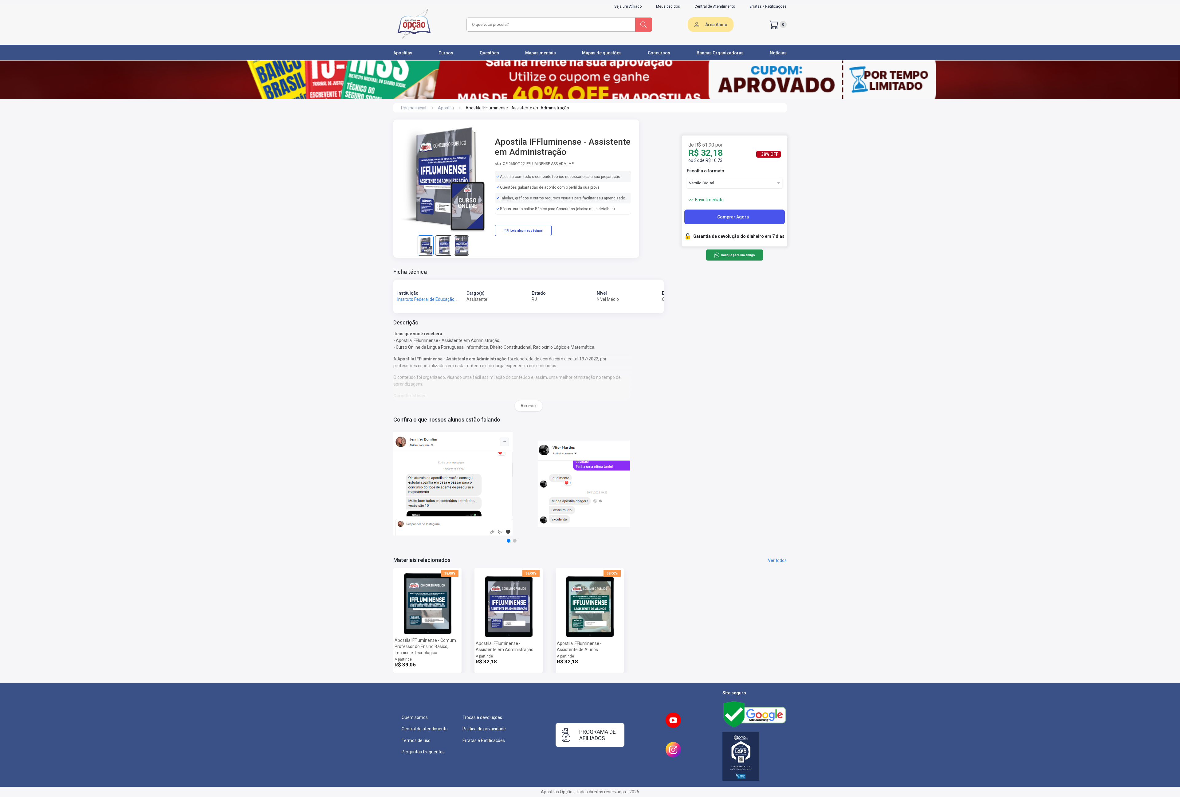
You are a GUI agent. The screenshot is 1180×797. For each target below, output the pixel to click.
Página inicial (413, 107)
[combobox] (550, 24)
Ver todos (777, 560)
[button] (508, 541)
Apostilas (402, 52)
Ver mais (529, 406)
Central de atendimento (425, 728)
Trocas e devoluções (482, 717)
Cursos (446, 52)
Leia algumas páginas (526, 230)
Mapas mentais (540, 52)
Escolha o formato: (706, 170)
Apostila (446, 107)
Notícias (778, 52)
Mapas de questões (602, 52)
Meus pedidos (668, 6)
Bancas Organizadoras (720, 52)
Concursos (659, 52)
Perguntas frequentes (423, 751)
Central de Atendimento (714, 6)
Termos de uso (416, 740)
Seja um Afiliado (628, 6)
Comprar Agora (733, 216)
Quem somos (415, 717)
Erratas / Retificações (768, 6)
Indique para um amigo (738, 255)
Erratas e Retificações (483, 740)
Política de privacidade (484, 728)
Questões (489, 52)
